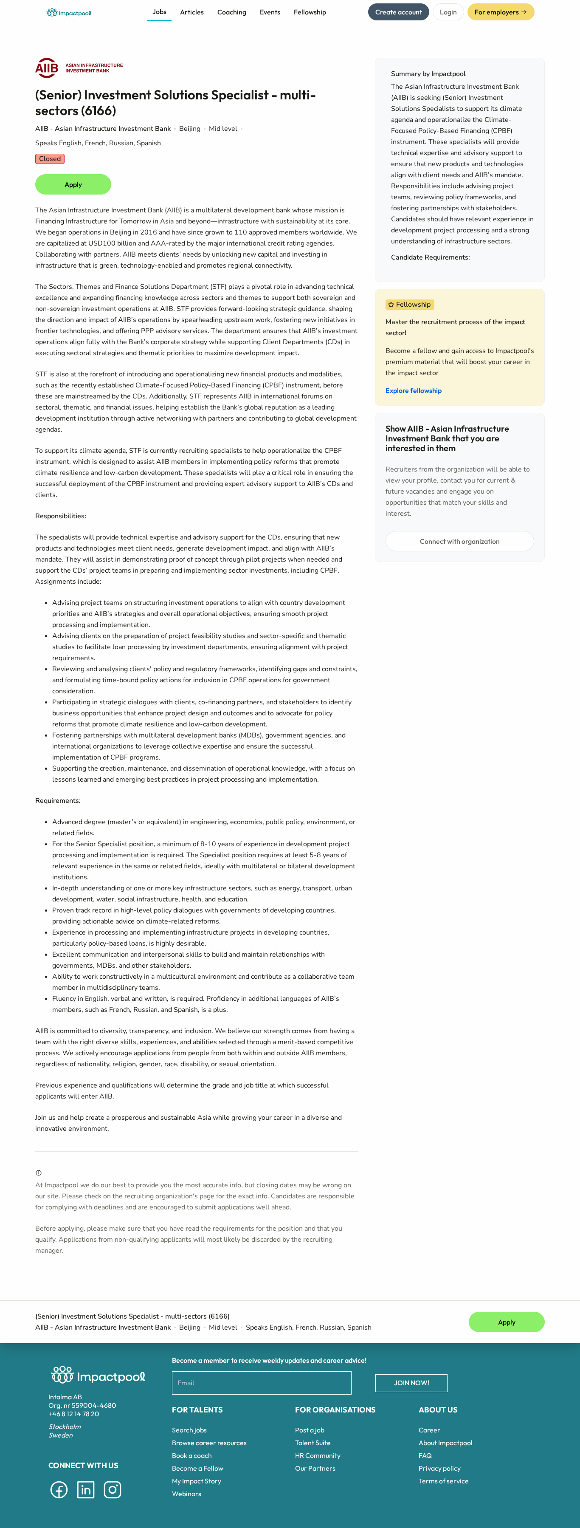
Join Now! (411, 1382)
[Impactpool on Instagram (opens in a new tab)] (112, 1500)
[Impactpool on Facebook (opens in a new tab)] (59, 1500)
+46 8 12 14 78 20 (73, 1413)
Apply (73, 184)
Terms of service (444, 1481)
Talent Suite (313, 1442)
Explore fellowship (414, 390)
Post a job (309, 1430)
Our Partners (315, 1468)
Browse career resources (209, 1442)
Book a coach (192, 1455)
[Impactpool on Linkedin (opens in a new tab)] (85, 1500)
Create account (398, 12)
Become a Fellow (197, 1468)
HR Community (318, 1455)
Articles (192, 12)
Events (270, 12)
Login (448, 12)
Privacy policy (440, 1468)
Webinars (186, 1493)
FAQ (425, 1455)
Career (429, 1430)
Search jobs (189, 1430)
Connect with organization (460, 541)
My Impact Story (196, 1481)
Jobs (159, 11)
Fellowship (310, 12)
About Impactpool (446, 1442)
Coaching (231, 12)
